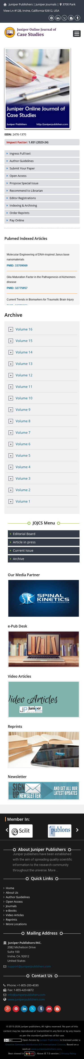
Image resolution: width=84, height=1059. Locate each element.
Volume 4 (23, 467)
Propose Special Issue (24, 183)
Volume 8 (23, 421)
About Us (12, 892)
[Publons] (61, 828)
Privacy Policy (68, 1053)
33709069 (21, 261)
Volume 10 (24, 398)
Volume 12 (24, 375)
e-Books (11, 910)
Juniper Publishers (21, 4)
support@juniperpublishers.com (29, 966)
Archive (18, 559)
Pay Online (17, 220)
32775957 (21, 283)
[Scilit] (22, 828)
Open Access (18, 176)
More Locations (16, 924)
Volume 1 (23, 501)
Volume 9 (23, 409)
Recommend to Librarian (26, 191)
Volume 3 (23, 478)
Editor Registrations (23, 198)
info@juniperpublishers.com (26, 995)
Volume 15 (24, 340)
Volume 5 (23, 455)
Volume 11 (24, 386)
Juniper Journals (46, 4)
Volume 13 (24, 363)
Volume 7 (23, 432)
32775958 (21, 301)
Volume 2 (23, 490)
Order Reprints (19, 213)
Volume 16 (24, 329)
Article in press (24, 542)
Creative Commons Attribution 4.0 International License (35, 1044)
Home (10, 888)
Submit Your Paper (22, 168)
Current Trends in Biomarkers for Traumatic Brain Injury (40, 295)
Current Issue (23, 550)
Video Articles (15, 915)
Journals (11, 906)
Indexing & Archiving (23, 205)
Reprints (11, 919)
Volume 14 (24, 352)
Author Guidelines (22, 161)
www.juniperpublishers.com (26, 999)
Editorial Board (24, 534)
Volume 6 (23, 444)
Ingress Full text (20, 153)
